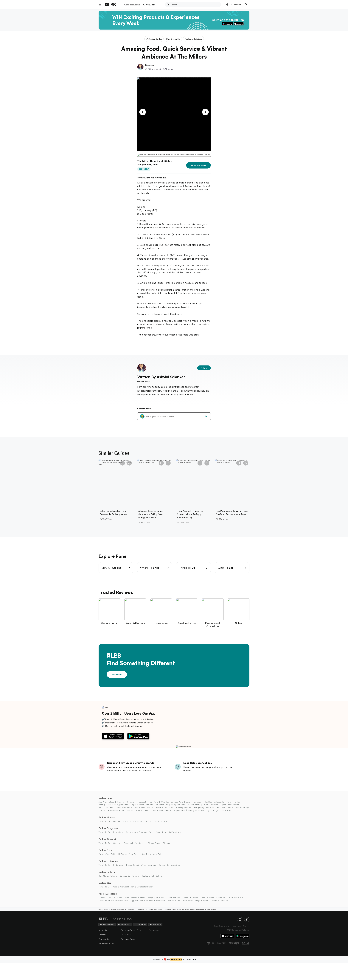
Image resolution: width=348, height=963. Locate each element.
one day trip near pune (172, 802)
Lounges (130, 909)
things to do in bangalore (111, 832)
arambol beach (127, 887)
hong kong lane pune (204, 807)
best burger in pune (162, 810)
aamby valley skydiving (198, 810)
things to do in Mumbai (109, 821)
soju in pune (179, 810)
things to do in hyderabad (111, 865)
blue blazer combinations (168, 897)
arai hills (109, 807)
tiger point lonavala (126, 802)
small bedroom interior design (139, 897)
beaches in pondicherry (134, 843)
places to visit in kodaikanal (168, 832)
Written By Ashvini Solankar (161, 376)
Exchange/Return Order (131, 930)
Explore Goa (105, 882)
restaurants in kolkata (152, 876)
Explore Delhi (105, 850)
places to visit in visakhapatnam (141, 865)
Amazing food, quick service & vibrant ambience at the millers (190, 909)
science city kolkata (129, 876)
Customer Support (129, 939)
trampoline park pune (148, 802)
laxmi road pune (124, 807)
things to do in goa (108, 887)
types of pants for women (215, 900)
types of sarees (190, 897)
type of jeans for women (213, 897)
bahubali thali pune (164, 807)
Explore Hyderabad (108, 861)
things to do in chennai (110, 843)
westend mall (194, 804)
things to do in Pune (222, 810)
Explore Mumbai (107, 817)
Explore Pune (105, 798)
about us (103, 930)
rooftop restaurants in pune (218, 802)
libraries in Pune (210, 804)
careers (102, 934)
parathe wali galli (107, 854)
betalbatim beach (145, 887)
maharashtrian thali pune (138, 810)
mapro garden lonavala (142, 804)
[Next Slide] (205, 112)
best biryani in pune (144, 807)
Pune (106, 909)
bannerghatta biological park (139, 832)
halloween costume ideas (168, 900)
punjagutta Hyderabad (169, 865)
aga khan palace (106, 802)
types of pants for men (142, 900)
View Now (117, 674)
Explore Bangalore (108, 828)
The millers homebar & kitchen (149, 909)
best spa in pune (225, 807)
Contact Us (104, 939)
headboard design (191, 900)
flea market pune (116, 810)
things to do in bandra (156, 821)
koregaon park (178, 804)
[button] (233, 4)
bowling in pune (183, 807)
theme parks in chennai (159, 843)
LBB (100, 909)
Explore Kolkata (107, 872)
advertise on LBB (106, 943)
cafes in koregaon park (117, 804)
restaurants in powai (132, 821)
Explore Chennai (107, 839)
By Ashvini (150, 65)
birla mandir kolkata (108, 876)
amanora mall (162, 804)
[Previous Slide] (142, 112)
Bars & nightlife (117, 909)
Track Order (126, 934)
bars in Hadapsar (194, 802)
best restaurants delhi (152, 854)
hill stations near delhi (128, 854)
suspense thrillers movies (110, 897)
